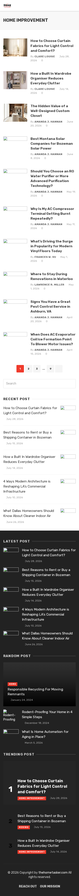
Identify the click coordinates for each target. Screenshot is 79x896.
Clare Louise (44, 56)
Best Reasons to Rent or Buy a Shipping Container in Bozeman (27, 434)
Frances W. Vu (45, 256)
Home (12, 684)
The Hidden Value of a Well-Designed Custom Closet (50, 111)
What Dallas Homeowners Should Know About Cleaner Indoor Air (28, 513)
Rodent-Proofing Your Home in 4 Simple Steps (47, 714)
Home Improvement (32, 798)
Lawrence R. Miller (49, 284)
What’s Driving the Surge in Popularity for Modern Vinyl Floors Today (52, 246)
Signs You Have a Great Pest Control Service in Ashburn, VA (50, 306)
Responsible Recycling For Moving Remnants (35, 691)
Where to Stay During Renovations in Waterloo (52, 276)
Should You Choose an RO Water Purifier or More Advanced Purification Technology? (52, 178)
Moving (24, 827)
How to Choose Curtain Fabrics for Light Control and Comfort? (52, 45)
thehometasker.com (53, 872)
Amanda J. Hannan (48, 121)
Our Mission (50, 886)
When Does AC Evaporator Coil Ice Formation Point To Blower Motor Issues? (53, 339)
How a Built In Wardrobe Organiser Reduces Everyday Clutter (51, 78)
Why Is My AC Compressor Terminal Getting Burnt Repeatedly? (52, 213)
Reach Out (28, 886)
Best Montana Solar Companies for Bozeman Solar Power (52, 143)
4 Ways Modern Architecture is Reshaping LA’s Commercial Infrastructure (26, 486)
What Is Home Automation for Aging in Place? (45, 734)
